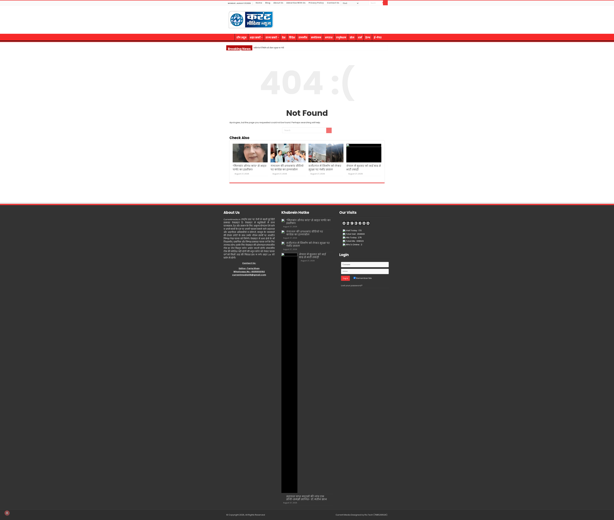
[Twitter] (380, 8)
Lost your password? (351, 285)
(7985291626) (380, 514)
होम (230, 37)
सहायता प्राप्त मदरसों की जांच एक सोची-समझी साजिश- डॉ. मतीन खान (306, 498)
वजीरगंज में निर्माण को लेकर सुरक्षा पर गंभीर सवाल (272, 48)
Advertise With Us (295, 2)
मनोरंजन (316, 37)
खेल (352, 37)
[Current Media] (251, 19)
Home (259, 2)
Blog (267, 2)
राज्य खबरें (271, 37)
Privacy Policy (316, 2)
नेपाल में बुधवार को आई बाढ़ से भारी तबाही (312, 256)
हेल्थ (367, 37)
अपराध (329, 37)
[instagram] (386, 8)
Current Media (343, 514)
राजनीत (303, 37)
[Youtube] (383, 8)
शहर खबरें (255, 37)
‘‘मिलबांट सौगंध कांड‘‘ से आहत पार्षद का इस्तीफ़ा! (308, 222)
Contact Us (333, 2)
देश (283, 37)
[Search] (385, 2)
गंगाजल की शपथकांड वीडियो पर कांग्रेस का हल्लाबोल (304, 233)
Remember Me (364, 278)
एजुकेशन (341, 37)
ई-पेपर (378, 37)
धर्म (360, 37)
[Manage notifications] (7, 513)
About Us (278, 2)
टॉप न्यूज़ (241, 37)
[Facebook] (377, 8)
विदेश (292, 37)
